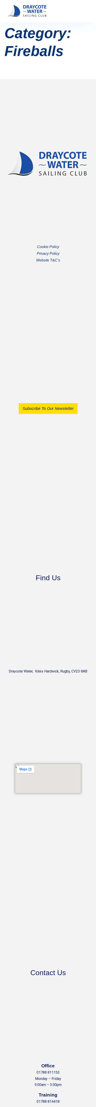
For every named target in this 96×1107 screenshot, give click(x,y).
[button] (84, 11)
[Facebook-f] (43, 335)
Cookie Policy (48, 247)
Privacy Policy (48, 253)
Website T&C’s (48, 260)
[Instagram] (52, 335)
